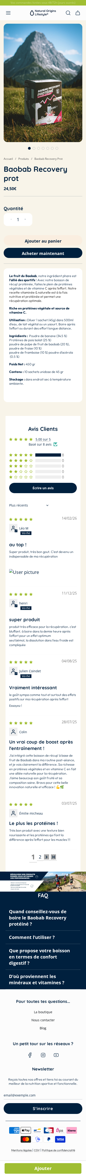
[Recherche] (68, 13)
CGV (37, 1150)
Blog (43, 1028)
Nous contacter (43, 1020)
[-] (11, 219)
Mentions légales (21, 1150)
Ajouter (43, 1168)
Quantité (13, 208)
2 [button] (40, 857)
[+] (25, 219)
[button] (29, 148)
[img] (21, 519)
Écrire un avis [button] (43, 488)
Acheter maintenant (43, 253)
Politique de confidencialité (58, 1150)
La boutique (43, 1012)
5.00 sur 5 (43, 439)
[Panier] (76, 13)
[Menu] (8, 13)
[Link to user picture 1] (43, 572)
